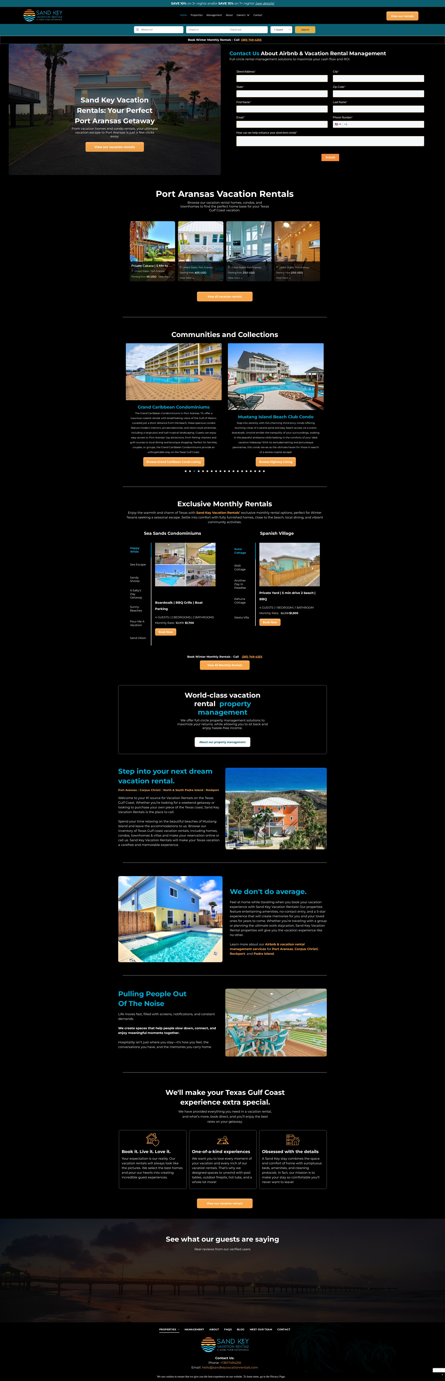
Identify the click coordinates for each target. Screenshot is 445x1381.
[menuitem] (169, 1329)
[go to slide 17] (255, 471)
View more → (165, 276)
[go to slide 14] (242, 471)
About (229, 15)
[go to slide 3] (194, 471)
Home (183, 15)
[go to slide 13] (238, 471)
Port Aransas (127, 790)
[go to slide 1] (186, 471)
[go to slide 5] (203, 471)
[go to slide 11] (229, 471)
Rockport (212, 790)
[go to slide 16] (251, 471)
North (167, 790)
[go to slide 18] (259, 471)
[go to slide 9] (220, 471)
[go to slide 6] (207, 471)
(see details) (264, 3)
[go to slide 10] (225, 471)
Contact (257, 15)
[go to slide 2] (190, 471)
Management (214, 15)
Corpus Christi (150, 790)
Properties (197, 15)
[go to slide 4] (199, 471)
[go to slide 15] (246, 471)
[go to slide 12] (233, 471)
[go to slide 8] (216, 471)
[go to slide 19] (264, 471)
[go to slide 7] (212, 471)
